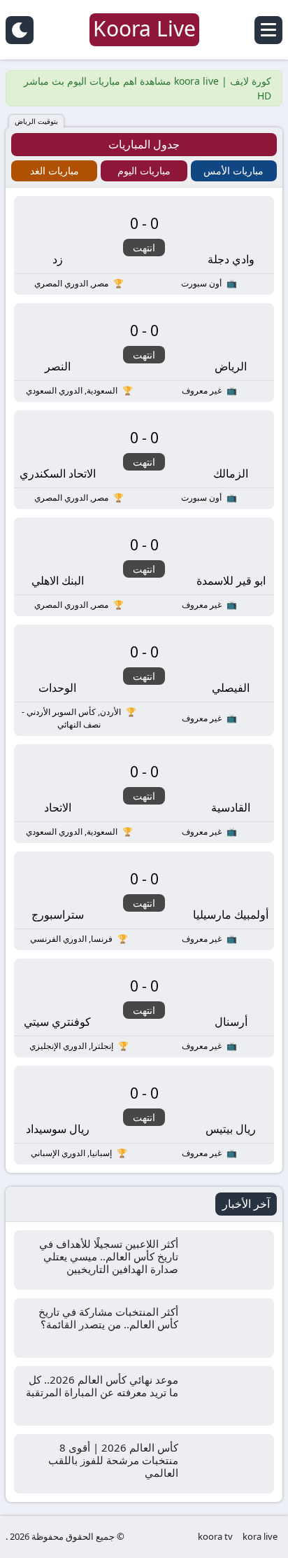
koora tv (215, 1536)
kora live (260, 1536)
